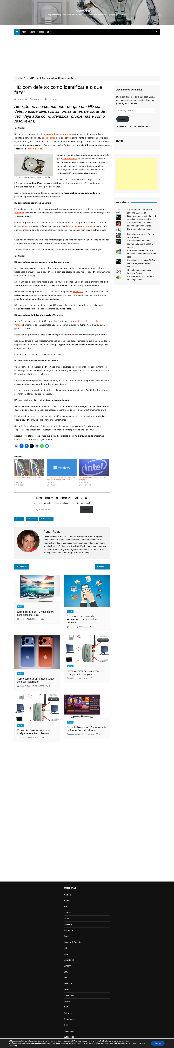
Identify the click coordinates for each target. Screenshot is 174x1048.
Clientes (68, 913)
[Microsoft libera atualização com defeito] (94, 467)
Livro (49, 32)
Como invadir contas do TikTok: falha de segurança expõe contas (141, 263)
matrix (21, 619)
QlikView (68, 1013)
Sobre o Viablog (36, 32)
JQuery (67, 966)
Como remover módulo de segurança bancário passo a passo (140, 244)
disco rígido (48, 137)
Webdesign (69, 1037)
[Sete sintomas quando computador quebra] (29, 467)
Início (24, 32)
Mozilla (67, 990)
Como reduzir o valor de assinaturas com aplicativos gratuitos (82, 619)
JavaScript (69, 960)
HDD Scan (78, 291)
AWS (66, 907)
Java (66, 954)
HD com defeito (34, 148)
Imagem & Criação (72, 942)
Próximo (100, 567)
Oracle (67, 1001)
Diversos (32, 519)
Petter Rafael (22, 99)
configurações (82, 1043)
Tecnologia (47, 519)
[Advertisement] (87, 54)
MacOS (67, 978)
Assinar (86, 509)
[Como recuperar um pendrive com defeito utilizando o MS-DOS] (62, 467)
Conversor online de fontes (139, 229)
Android (67, 895)
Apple (66, 901)
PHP (66, 1007)
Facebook (68, 930)
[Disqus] (62, 779)
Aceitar (158, 1043)
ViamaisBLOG (87, 11)
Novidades (69, 995)
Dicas (26, 78)
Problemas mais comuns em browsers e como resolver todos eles (141, 253)
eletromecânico (69, 158)
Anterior (23, 567)
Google (67, 936)
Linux (66, 972)
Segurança (69, 1019)
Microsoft (68, 984)
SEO (66, 1025)
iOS (66, 948)
